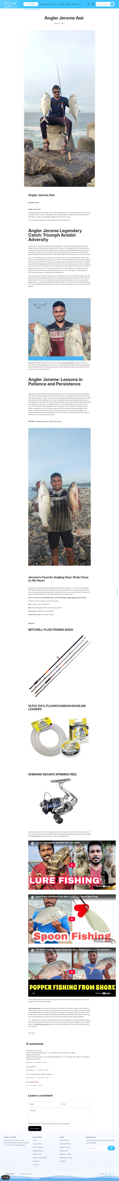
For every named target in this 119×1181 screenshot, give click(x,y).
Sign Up (59, 602)
